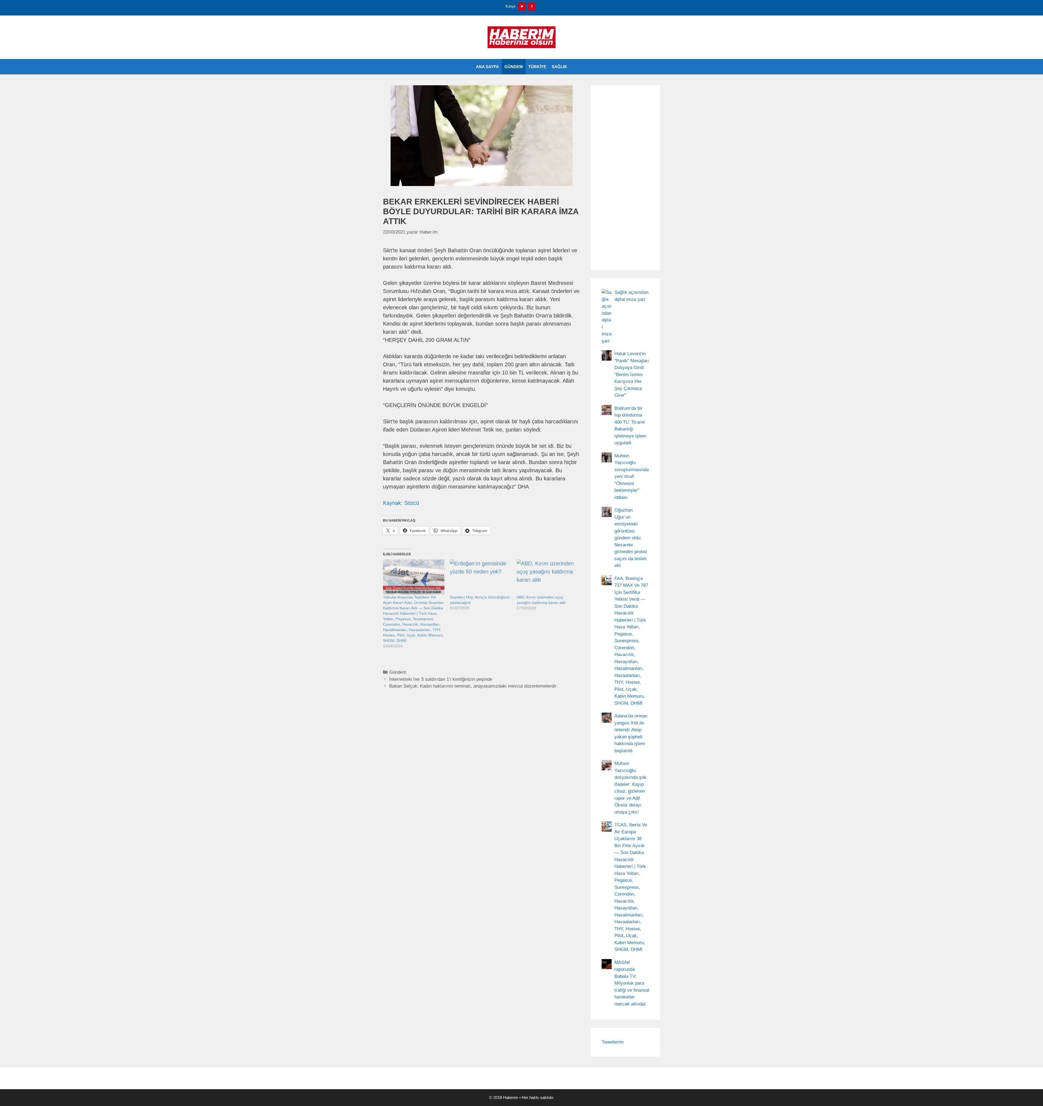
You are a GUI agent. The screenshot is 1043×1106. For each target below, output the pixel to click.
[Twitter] (522, 7)
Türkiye (537, 66)
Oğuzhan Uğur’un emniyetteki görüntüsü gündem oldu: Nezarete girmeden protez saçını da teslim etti (630, 538)
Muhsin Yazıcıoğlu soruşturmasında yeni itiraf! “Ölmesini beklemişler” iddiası (631, 476)
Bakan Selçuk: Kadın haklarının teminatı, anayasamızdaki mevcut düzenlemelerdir (473, 686)
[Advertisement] (625, 177)
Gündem (513, 66)
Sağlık (559, 66)
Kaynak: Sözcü (401, 503)
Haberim (510, 1097)
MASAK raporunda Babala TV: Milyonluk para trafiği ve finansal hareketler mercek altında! (631, 983)
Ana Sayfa (487, 66)
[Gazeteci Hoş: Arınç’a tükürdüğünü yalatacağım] (480, 576)
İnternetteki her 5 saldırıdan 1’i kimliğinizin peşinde (440, 679)
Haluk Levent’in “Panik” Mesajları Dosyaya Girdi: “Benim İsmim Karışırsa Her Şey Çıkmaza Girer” (631, 374)
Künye (510, 6)
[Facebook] (532, 7)
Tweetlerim (613, 1042)
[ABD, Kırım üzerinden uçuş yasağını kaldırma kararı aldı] (547, 576)
